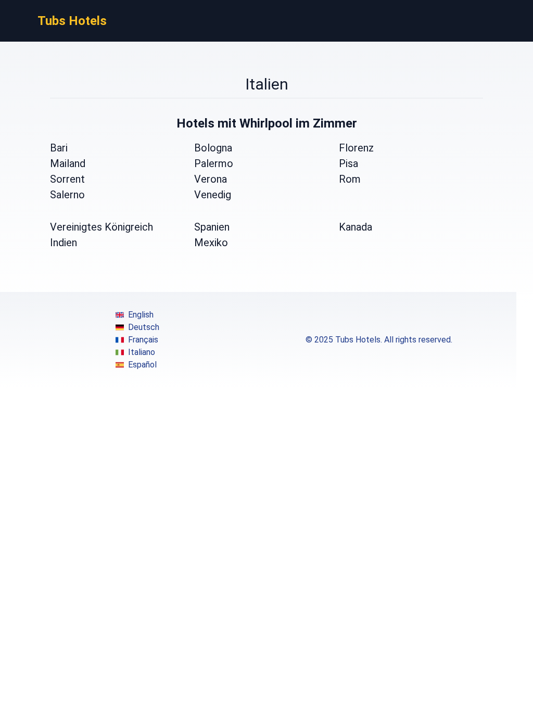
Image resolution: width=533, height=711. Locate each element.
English (141, 315)
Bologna (213, 148)
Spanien (212, 227)
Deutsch (143, 327)
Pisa (348, 163)
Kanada (355, 227)
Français (143, 340)
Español (142, 365)
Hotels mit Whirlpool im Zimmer (266, 123)
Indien (63, 242)
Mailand (67, 163)
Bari (59, 148)
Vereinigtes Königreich (101, 227)
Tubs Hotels (72, 21)
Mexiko (211, 242)
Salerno (67, 194)
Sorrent (67, 179)
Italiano (141, 352)
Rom (350, 179)
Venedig (212, 194)
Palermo (213, 163)
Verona (210, 179)
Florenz (356, 148)
